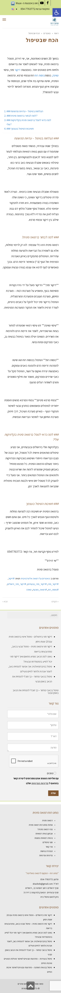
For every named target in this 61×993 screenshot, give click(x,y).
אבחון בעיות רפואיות (44, 833)
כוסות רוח (40, 75)
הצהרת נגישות (46, 851)
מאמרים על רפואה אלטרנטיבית (35, 578)
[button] (57, 12)
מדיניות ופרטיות (46, 855)
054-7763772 (28, 9)
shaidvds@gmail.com (43, 883)
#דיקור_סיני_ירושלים (16, 584)
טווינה (29, 589)
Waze (19, 3)
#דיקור (11, 578)
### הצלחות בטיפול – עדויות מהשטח (25, 111)
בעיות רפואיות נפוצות (43, 838)
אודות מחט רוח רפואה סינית (41, 824)
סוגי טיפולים (48, 842)
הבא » (5, 601)
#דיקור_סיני (53, 584)
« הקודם (55, 601)
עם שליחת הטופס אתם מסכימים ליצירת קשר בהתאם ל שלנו (36, 781)
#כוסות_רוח (53, 589)
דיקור (17, 70)
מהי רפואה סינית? (45, 829)
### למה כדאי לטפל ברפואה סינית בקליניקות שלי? (29, 122)
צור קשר (49, 846)
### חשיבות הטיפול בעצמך (20, 128)
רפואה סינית (47, 820)
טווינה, (55, 75)
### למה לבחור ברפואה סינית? (22, 115)
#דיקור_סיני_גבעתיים (37, 584)
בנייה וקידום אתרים (26, 983)
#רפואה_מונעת (40, 589)
